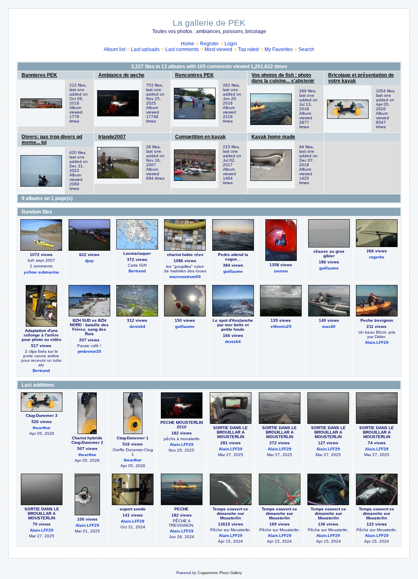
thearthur (42, 427)
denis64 (137, 326)
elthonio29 (281, 326)
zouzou (281, 271)
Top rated (248, 49)
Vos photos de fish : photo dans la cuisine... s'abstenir (282, 78)
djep (89, 260)
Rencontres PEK (194, 75)
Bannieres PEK (39, 75)
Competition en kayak (200, 137)
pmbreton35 (89, 351)
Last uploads (145, 49)
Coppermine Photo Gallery (220, 573)
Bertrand (137, 271)
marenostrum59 (185, 276)
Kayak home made (273, 137)
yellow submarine (41, 272)
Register (209, 44)
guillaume (233, 271)
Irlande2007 (112, 137)
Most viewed (218, 49)
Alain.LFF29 (377, 342)
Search (306, 49)
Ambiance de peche (121, 75)
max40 (329, 326)
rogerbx (377, 257)
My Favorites (279, 49)
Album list (114, 49)
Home (187, 44)
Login (231, 44)
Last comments (182, 49)
